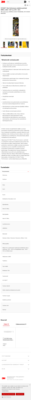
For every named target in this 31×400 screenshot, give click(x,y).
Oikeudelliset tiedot (11, 376)
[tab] (6, 324)
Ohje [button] (3, 369)
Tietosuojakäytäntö (20, 376)
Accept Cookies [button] (20, 394)
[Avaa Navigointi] (29, 1)
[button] (6, 397)
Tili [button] (27, 5)
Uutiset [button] (4, 360)
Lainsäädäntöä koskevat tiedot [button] (13, 364)
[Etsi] (25, 2)
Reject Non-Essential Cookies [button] (8, 394)
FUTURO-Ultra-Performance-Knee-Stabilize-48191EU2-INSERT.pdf (8, 339)
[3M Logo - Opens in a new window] (3, 2)
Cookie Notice (5, 390)
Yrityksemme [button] (6, 356)
